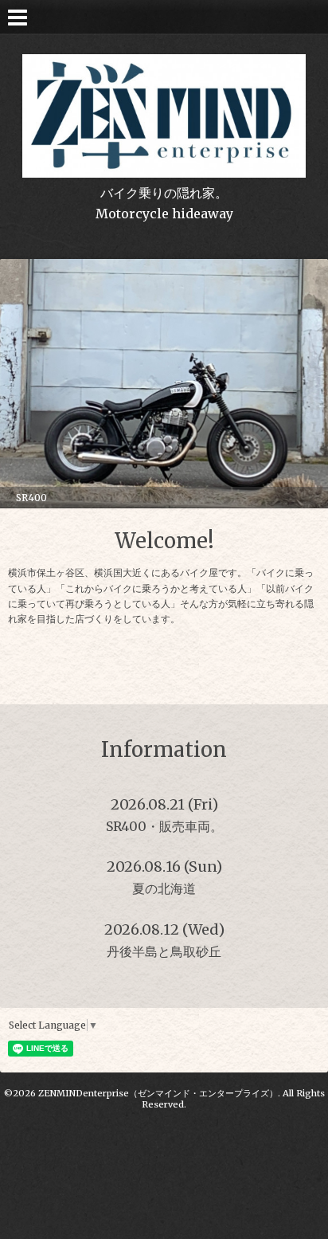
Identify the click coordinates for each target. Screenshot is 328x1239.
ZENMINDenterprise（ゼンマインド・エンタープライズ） (158, 1093)
